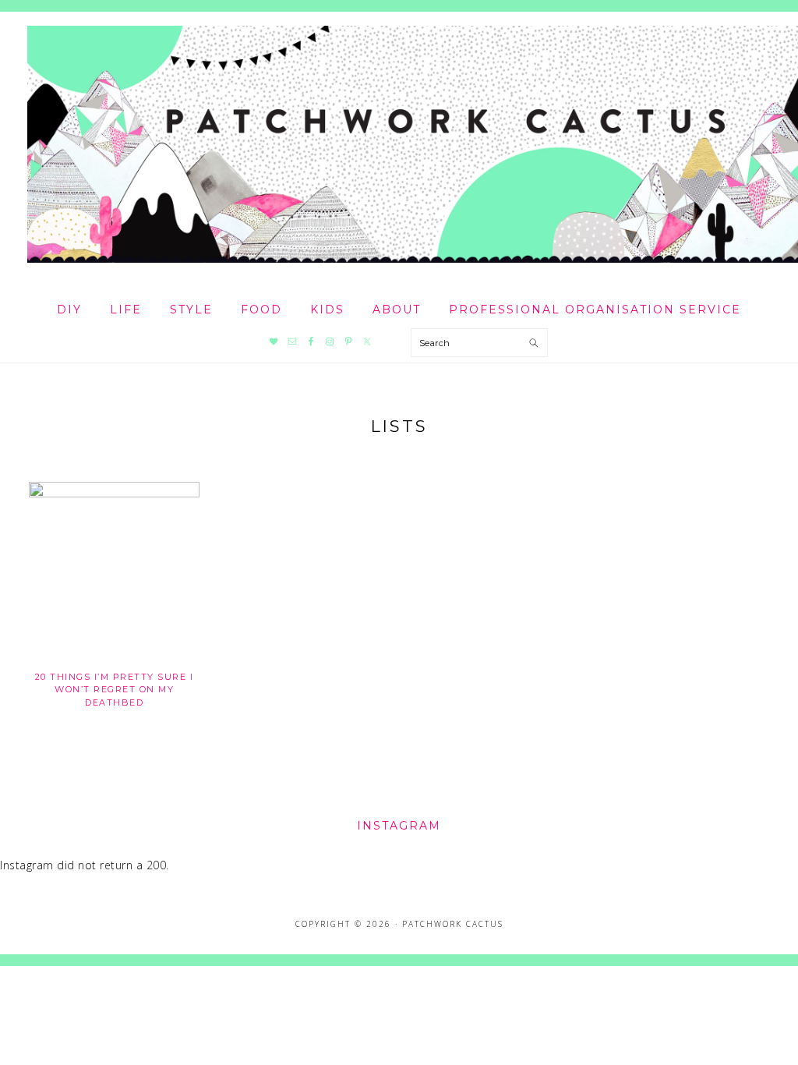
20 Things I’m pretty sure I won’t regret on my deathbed (114, 689)
